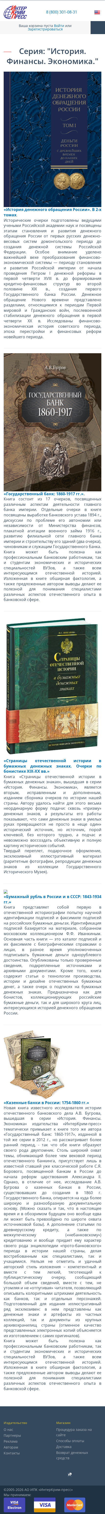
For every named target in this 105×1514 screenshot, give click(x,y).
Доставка (64, 1446)
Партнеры (12, 1435)
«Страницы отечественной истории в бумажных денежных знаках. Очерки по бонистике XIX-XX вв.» (52, 766)
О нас (8, 1429)
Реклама (11, 1441)
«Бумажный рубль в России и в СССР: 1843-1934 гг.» (52, 899)
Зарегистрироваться (45, 29)
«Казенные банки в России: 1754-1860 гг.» (46, 1102)
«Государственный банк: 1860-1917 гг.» (44, 493)
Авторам (11, 1447)
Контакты (12, 1453)
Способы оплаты (70, 1440)
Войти (59, 25)
